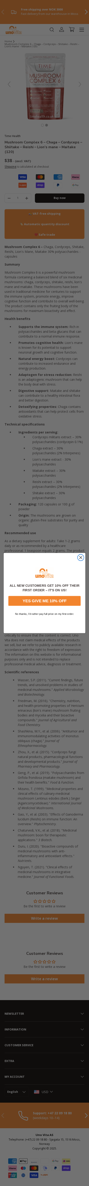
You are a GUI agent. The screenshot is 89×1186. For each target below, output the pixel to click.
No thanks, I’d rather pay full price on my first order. (44, 614)
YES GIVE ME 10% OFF (45, 601)
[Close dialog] (81, 557)
